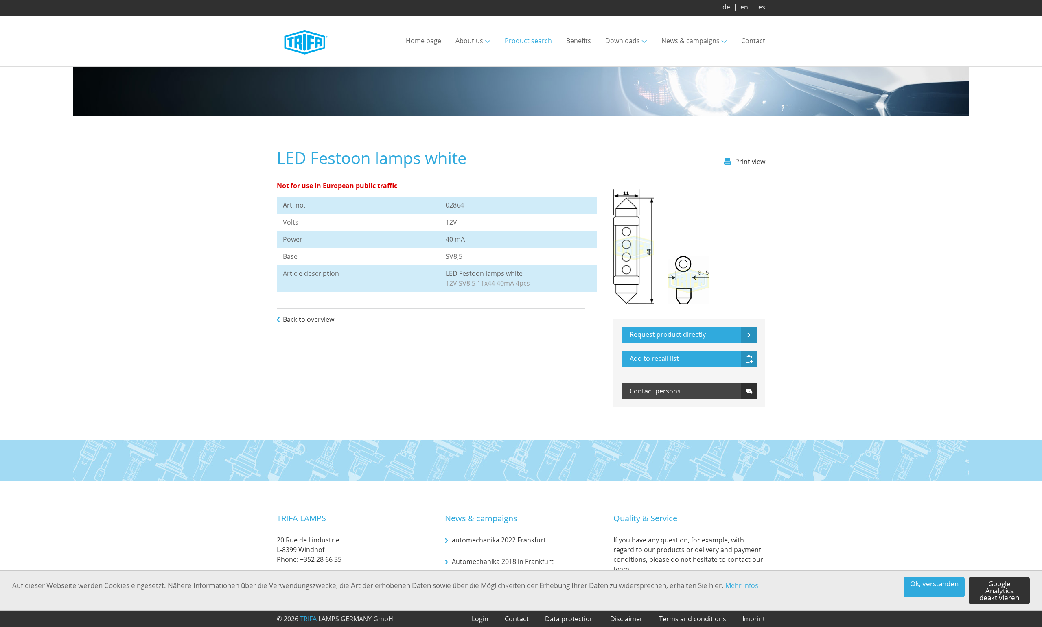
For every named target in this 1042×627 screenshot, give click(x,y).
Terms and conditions (692, 618)
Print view (750, 161)
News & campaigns (690, 41)
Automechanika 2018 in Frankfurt (503, 561)
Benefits (578, 41)
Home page (423, 41)
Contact (753, 41)
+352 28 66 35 (320, 559)
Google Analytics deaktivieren (999, 590)
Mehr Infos (741, 585)
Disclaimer (626, 618)
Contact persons (655, 391)
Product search (528, 41)
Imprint (753, 618)
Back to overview (308, 319)
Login (480, 618)
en (744, 6)
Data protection (569, 618)
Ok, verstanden (934, 583)
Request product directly (668, 334)
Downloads (622, 41)
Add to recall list (654, 358)
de (726, 6)
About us (469, 41)
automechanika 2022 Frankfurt (499, 539)
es (761, 6)
